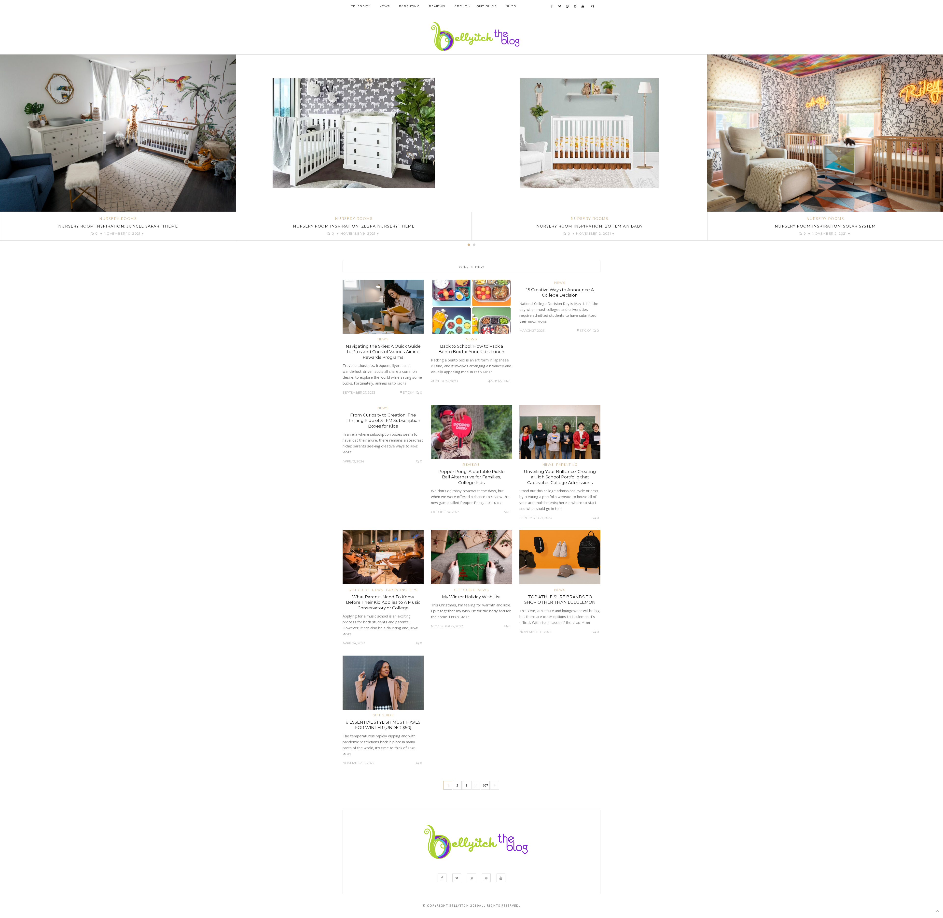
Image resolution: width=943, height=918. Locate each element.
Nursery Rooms (118, 218)
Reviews (437, 6)
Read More (397, 383)
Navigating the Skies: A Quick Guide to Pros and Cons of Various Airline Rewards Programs (383, 351)
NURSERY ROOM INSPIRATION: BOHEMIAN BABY (354, 226)
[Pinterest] (575, 6)
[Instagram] (567, 6)
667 (485, 785)
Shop (511, 6)
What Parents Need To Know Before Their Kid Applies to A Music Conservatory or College (383, 602)
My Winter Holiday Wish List (471, 596)
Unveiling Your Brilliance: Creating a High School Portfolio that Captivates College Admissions (560, 477)
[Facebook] (552, 6)
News (384, 6)
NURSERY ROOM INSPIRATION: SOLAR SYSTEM (589, 226)
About (460, 6)
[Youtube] (583, 6)
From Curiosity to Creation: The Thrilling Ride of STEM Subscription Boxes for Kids (383, 420)
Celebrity (360, 6)
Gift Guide (486, 6)
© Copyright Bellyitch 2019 (451, 906)
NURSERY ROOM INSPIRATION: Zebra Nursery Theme (118, 226)
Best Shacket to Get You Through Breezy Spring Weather (825, 226)
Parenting (409, 6)
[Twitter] (560, 6)
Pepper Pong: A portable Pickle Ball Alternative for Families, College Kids (471, 477)
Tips (413, 590)
